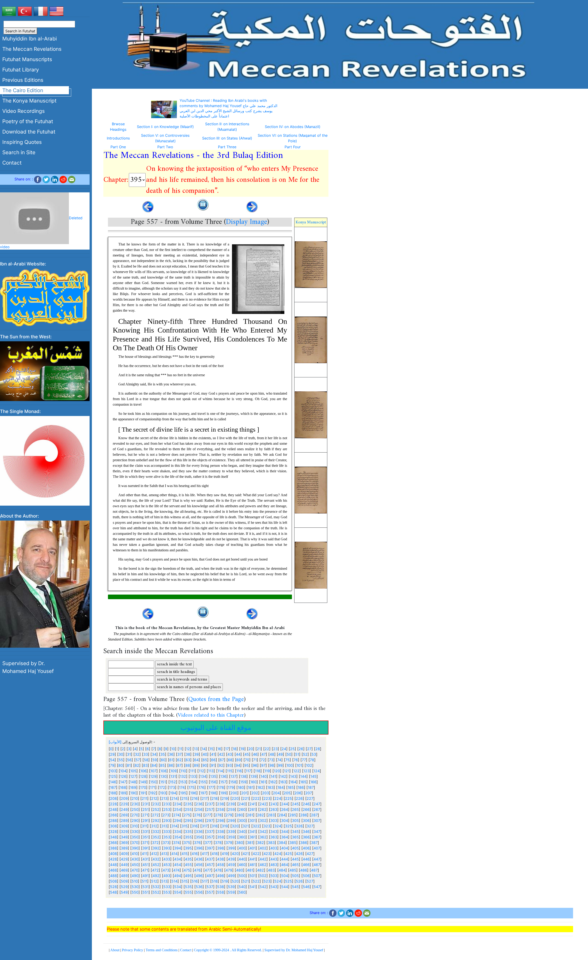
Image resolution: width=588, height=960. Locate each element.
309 (124, 826)
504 (284, 875)
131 (173, 776)
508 (113, 881)
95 (246, 765)
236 (199, 804)
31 (129, 754)
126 (123, 776)
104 (123, 771)
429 (124, 859)
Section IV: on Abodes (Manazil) (292, 126)
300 (242, 820)
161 (263, 782)
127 (133, 776)
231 (145, 804)
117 (248, 771)
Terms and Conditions (162, 950)
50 (289, 754)
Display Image (246, 222)
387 (314, 842)
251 (145, 809)
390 (135, 848)
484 (282, 870)
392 (156, 848)
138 (243, 776)
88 (187, 765)
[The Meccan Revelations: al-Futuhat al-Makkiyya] (328, 42)
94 (238, 765)
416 (195, 853)
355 (188, 837)
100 (289, 765)
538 (220, 886)
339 (231, 831)
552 (156, 892)
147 (123, 782)
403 (273, 848)
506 (306, 875)
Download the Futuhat (28, 131)
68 (230, 760)
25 (292, 748)
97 (263, 765)
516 (195, 881)
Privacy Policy (132, 950)
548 (113, 892)
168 (123, 787)
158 (233, 782)
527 (310, 881)
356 (199, 837)
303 (273, 820)
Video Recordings (23, 111)
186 (301, 787)
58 (146, 760)
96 (255, 765)
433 (166, 859)
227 (310, 798)
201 (244, 793)
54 (112, 760)
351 (145, 837)
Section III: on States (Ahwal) (227, 138)
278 (218, 815)
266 (306, 809)
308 (113, 826)
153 (183, 782)
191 (143, 793)
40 (205, 754)
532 (156, 886)
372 (155, 842)
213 (164, 798)
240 (242, 804)
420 (235, 853)
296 (199, 820)
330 (135, 831)
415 (184, 853)
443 (273, 859)
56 (129, 760)
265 (295, 809)
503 (273, 875)
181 (250, 787)
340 (242, 831)
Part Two (165, 147)
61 (171, 760)
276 (197, 815)
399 (231, 848)
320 (235, 826)
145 (313, 776)
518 (215, 881)
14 (204, 748)
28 (317, 748)
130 (163, 776)
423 (266, 853)
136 (223, 776)
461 (252, 864)
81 (129, 765)
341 (252, 831)
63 (188, 760)
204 (276, 793)
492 (156, 875)
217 (205, 798)
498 (220, 875)
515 (184, 881)
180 (241, 787)
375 (187, 842)
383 (271, 842)
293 (166, 820)
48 (272, 754)
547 (317, 886)
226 (299, 798)
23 (275, 748)
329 (124, 831)
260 (242, 809)
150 (153, 782)
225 (288, 798)
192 (153, 793)
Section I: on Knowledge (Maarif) (165, 126)
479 (229, 870)
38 (188, 754)
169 (133, 787)
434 (177, 859)
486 (303, 870)
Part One (118, 147)
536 (199, 886)
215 (184, 798)
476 (197, 870)
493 (166, 875)
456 (199, 864)
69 (238, 760)
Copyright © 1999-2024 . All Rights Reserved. (228, 950)
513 (164, 881)
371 (145, 842)
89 (196, 765)
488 (113, 875)
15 (211, 748)
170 (143, 787)
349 (124, 837)
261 (252, 809)
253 (166, 809)
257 (209, 809)
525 (288, 881)
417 (205, 853)
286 (303, 815)
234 (177, 804)
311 (144, 826)
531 (145, 886)
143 (293, 776)
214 (174, 798)
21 (259, 748)
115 (229, 771)
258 (220, 809)
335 (188, 831)
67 (222, 760)
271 (145, 815)
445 (295, 859)
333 (166, 831)
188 (113, 793)
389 (124, 848)
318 (215, 826)
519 (225, 881)
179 (231, 787)
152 (173, 782)
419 (225, 853)
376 (197, 842)
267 (317, 809)
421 (246, 853)
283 (271, 815)
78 (312, 760)
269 (124, 815)
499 (231, 875)
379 (229, 842)
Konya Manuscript (311, 222)
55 (121, 760)
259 (231, 809)
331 (145, 831)
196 (193, 793)
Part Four (293, 147)
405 (295, 848)
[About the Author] (45, 571)
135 (213, 776)
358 (220, 837)
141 (273, 776)
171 (152, 787)
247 (317, 804)
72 (263, 760)
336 (199, 831)
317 (205, 826)
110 (183, 771)
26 (301, 748)
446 (306, 859)
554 (177, 892)
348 (113, 837)
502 (263, 875)
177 (211, 787)
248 (113, 809)
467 (317, 864)
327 (310, 826)
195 (183, 793)
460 (242, 864)
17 (227, 748)
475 (187, 870)
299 (231, 820)
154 (193, 782)
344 (284, 831)
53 (313, 754)
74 (279, 760)
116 (239, 771)
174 (182, 787)
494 (177, 875)
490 (135, 875)
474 (176, 870)
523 (266, 881)
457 (209, 864)
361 (252, 837)
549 (124, 892)
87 (179, 765)
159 (243, 782)
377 (208, 842)
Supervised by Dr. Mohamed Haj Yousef (28, 654)
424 (277, 853)
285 (292, 815)
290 (135, 820)
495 (188, 875)
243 (273, 804)
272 (155, 815)
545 (295, 886)
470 (135, 870)
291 (145, 820)
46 (255, 754)
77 (304, 760)
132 (183, 776)
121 (286, 771)
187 (311, 787)
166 (313, 782)
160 (253, 782)
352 (156, 837)
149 (143, 782)
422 (256, 853)
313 (164, 826)
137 (233, 776)
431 (145, 859)
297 (209, 820)
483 (271, 870)
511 (144, 881)
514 (174, 881)
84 (154, 765)
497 (209, 875)
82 (137, 765)
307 (317, 820)
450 (135, 864)
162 (273, 782)
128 (143, 776)
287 (314, 815)
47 (263, 754)
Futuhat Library (20, 69)
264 (284, 809)
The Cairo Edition (22, 90)
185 (291, 787)
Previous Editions (22, 80)
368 (113, 842)
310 (135, 826)
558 (220, 892)
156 (213, 782)
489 (124, 875)
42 (221, 754)
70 (247, 760)
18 (235, 748)
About (114, 950)
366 (306, 837)
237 (209, 804)
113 (211, 771)
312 (154, 826)
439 (231, 859)
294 (177, 820)
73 (271, 760)
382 (260, 842)
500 (242, 875)
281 (250, 815)
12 (188, 748)
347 (317, 831)
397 (209, 848)
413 (164, 853)
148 (133, 782)
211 (144, 798)
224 (277, 798)
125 (113, 776)
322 (256, 826)
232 (156, 804)
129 (153, 776)
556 (199, 892)
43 (229, 754)
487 (314, 870)
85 (162, 765)
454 (177, 864)
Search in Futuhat (20, 31)
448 (113, 864)
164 (293, 782)
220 (235, 798)
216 (195, 798)
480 (239, 870)
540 (242, 886)
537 (209, 886)
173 (172, 787)
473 (166, 870)
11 (180, 748)
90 (204, 765)
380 (239, 842)
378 (218, 842)
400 (242, 848)
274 (176, 815)
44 (238, 754)
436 (199, 859)
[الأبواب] (115, 742)
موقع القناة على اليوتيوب (216, 727)
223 (266, 798)
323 (266, 826)
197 (203, 793)
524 (277, 881)
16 (219, 748)
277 (208, 815)
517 (205, 881)
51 (297, 754)
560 (242, 892)
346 (306, 831)
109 (173, 771)
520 (235, 881)
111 (192, 771)
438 (220, 859)
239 (231, 804)
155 (203, 782)
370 (135, 842)
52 (305, 754)
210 (135, 798)
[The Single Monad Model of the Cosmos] (45, 447)
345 (295, 831)
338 (220, 831)
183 (270, 787)
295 (188, 820)
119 (267, 771)
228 (113, 804)
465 (295, 864)
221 (246, 798)
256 (199, 809)
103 (113, 771)
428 (113, 859)
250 (135, 809)
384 (282, 842)
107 (153, 771)
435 (188, 859)
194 (173, 793)
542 (263, 886)
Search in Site (18, 152)
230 (135, 804)
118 (257, 771)
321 (246, 826)
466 (306, 864)
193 (163, 793)
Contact (12, 163)
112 (201, 771)
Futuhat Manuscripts (27, 59)
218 (215, 798)
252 (156, 809)
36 (171, 754)
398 (220, 848)
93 (229, 765)
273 (166, 815)
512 (154, 881)
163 (283, 782)
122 (296, 771)
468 (113, 870)
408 (113, 853)
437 (209, 859)
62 (179, 760)
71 (255, 760)
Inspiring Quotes (22, 142)
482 (260, 870)
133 (193, 776)
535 (188, 886)
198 (213, 793)
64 (196, 760)
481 (250, 870)
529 (124, 886)
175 (192, 787)
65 (205, 760)
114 (220, 771)
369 (124, 842)
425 (288, 853)
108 (163, 771)
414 (174, 853)
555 (188, 892)
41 (213, 754)
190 (133, 793)
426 (299, 853)
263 (273, 809)
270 (135, 815)
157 (223, 782)
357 (209, 837)
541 (252, 886)
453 (166, 864)
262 (263, 809)
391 (145, 848)
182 (260, 787)
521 (246, 881)
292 (156, 820)
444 (284, 859)
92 (221, 765)
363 (273, 837)
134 (203, 776)
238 (220, 804)
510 (135, 881)
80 (120, 765)
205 (287, 793)
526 (299, 881)
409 (124, 853)
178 (221, 787)
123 (306, 771)
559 (231, 892)
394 (177, 848)
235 (188, 804)
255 (188, 809)
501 (252, 875)
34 (154, 754)
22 (267, 748)
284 (282, 815)
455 (188, 864)
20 (250, 748)
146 (113, 782)
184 (280, 787)
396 (199, 848)
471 (145, 870)
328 (113, 831)
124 (317, 771)
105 (133, 771)
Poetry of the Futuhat (27, 121)
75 (287, 760)
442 (263, 859)
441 (252, 859)
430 (135, 859)
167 (113, 787)
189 (123, 793)
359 (231, 837)
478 (218, 870)
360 (242, 837)
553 (166, 892)
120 (277, 771)
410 (135, 853)
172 (162, 787)
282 (260, 815)
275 (187, 815)
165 (303, 782)
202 (254, 793)
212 (154, 798)
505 (295, 875)
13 (196, 748)
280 (239, 815)
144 (303, 776)
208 (113, 798)
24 (284, 748)
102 (309, 765)
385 (292, 842)
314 (174, 826)
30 (121, 754)
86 (171, 765)
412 (154, 853)
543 (273, 886)
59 (154, 760)
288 (113, 820)
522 (256, 881)
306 (306, 820)
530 (135, 886)
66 (213, 760)
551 (145, 892)
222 (256, 798)
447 (317, 859)
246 (306, 804)
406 (306, 848)
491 (145, 875)
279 (229, 815)
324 (277, 826)
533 (166, 886)
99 (280, 765)
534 (177, 886)
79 (112, 765)
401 (252, 848)
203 (265, 793)
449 (124, 864)
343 (273, 831)
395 (188, 848)
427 (310, 853)
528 (113, 886)
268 (113, 815)
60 (163, 760)
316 (195, 826)
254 (177, 809)
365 (295, 837)
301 (252, 820)
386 (303, 842)
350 (135, 837)
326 (299, 826)
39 (196, 754)
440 (242, 859)
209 (124, 798)
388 (113, 848)
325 (288, 826)
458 (220, 864)
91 (213, 765)
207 (308, 793)
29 (112, 754)
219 (225, 798)
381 (250, 842)
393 (166, 848)
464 (284, 864)
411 (144, 853)
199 (223, 793)
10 (173, 748)
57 (138, 760)
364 (284, 837)
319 (225, 826)
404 (284, 848)
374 (176, 842)
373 (166, 842)
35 (162, 754)
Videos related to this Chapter (211, 715)
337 (209, 831)
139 (253, 776)
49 (280, 754)
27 (309, 748)
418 (215, 853)
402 (263, 848)
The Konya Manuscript (29, 100)
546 (306, 886)
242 (263, 804)
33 (145, 754)
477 (208, 870)
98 (271, 765)
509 (124, 881)
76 (296, 760)
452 (156, 864)
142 (283, 776)
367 (317, 837)
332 (156, 831)
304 (284, 820)
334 (177, 831)
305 (295, 820)
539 (231, 886)
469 (124, 870)
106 (143, 771)
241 (252, 804)
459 (231, 864)
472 (155, 870)
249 (124, 809)
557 (209, 892)
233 (166, 804)
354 (177, 837)
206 (297, 793)
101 (299, 765)
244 (284, 804)
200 (233, 793)
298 (220, 820)
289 (124, 820)
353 (166, 837)
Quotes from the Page (216, 699)
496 (199, 875)
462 (263, 864)
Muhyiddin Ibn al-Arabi (29, 38)
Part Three (227, 147)
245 (295, 804)
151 (163, 782)
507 (317, 875)
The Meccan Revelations (32, 49)
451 (145, 864)
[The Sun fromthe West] (45, 358)
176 (201, 787)
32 (137, 754)
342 (263, 831)
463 (273, 864)
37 (179, 754)
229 (124, 804)
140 (263, 776)
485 (292, 870)
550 (135, 892)
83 (145, 765)
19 (242, 748)
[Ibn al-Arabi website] (45, 284)
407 (317, 848)
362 (263, 837)
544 (284, 886)
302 (263, 820)
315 (184, 826)
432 (156, 859)
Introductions (118, 138)
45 (246, 754)
